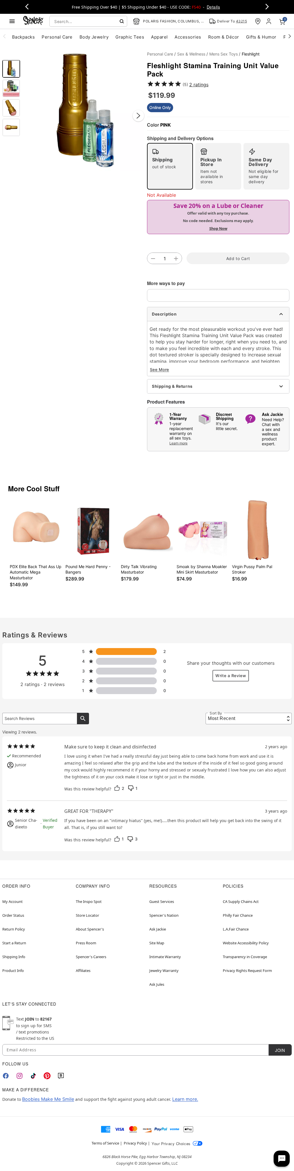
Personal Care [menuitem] (57, 37)
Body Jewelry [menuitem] (94, 37)
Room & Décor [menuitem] (223, 37)
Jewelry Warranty (164, 970)
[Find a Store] (258, 21)
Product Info (13, 970)
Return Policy (13, 929)
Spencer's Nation (164, 915)
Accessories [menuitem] (188, 37)
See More (159, 369)
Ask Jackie (157, 929)
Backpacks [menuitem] (23, 37)
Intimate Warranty (165, 956)
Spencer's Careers (91, 956)
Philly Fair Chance (238, 915)
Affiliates (83, 970)
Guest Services (161, 901)
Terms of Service (105, 1143)
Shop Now (218, 228)
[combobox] (88, 21)
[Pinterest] (47, 1076)
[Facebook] (5, 1076)
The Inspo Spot (89, 901)
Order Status (13, 915)
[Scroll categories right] (289, 36)
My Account (12, 901)
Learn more (178, 443)
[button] (83, 110)
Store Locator (87, 915)
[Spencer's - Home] (33, 21)
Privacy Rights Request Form (247, 970)
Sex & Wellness (191, 53)
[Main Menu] (12, 21)
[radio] (170, 166)
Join (280, 1050)
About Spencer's (90, 929)
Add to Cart (238, 258)
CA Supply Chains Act (241, 901)
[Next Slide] (138, 115)
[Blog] (60, 1076)
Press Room (86, 942)
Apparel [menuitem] (159, 37)
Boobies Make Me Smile (48, 1099)
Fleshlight (251, 53)
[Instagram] (19, 1076)
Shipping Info (13, 956)
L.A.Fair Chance (236, 929)
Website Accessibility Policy (246, 942)
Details (213, 6)
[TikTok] (33, 1076)
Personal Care (160, 53)
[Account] (269, 21)
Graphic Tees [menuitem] (129, 37)
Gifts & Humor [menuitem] (261, 37)
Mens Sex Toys (223, 53)
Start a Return (14, 942)
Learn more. (185, 1099)
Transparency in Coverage (245, 956)
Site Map (156, 942)
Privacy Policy (135, 1143)
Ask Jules (156, 984)
